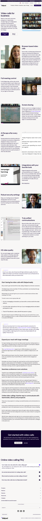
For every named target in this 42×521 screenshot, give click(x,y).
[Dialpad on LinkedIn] (24, 511)
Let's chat (26, 442)
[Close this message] (40, 1)
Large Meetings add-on (9, 349)
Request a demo (37, 5)
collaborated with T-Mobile (24, 327)
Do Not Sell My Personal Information (9, 500)
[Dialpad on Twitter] (21, 511)
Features (3, 493)
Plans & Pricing (13, 34)
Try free (31, 5)
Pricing (27, 5)
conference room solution (28, 372)
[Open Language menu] (20, 3)
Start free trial (18, 442)
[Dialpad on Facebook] (18, 511)
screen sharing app (36, 111)
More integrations (25, 183)
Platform (3, 490)
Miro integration (29, 383)
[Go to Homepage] (5, 5)
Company (3, 498)
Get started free (4, 34)
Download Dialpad (21, 504)
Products (3, 488)
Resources (3, 495)
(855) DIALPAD (4, 514)
